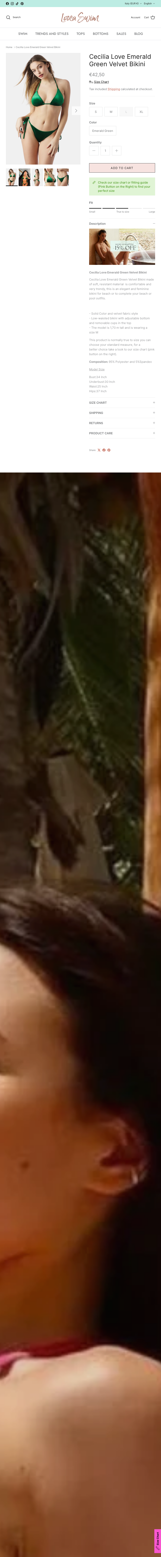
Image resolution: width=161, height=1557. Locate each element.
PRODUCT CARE (101, 433)
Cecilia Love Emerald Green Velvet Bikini (38, 47)
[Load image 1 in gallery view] (43, 109)
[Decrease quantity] (94, 150)
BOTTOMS (100, 33)
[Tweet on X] (99, 450)
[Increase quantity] (116, 150)
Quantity (95, 142)
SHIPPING (96, 413)
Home (9, 47)
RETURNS (96, 423)
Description (97, 223)
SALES (121, 33)
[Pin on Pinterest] (108, 450)
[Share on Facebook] (103, 450)
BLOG (138, 33)
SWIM (22, 33)
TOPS (81, 33)
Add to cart (122, 168)
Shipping (114, 89)
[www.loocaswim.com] (80, 17)
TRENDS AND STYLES (52, 33)
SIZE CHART (98, 403)
